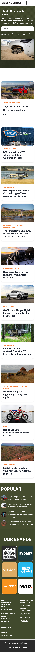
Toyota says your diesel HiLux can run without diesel (15, 110)
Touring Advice (9, 465)
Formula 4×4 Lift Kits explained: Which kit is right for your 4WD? (21, 514)
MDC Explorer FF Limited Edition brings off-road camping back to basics (16, 193)
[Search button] (31, 28)
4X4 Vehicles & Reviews (11, 103)
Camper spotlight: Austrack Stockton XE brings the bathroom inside (17, 351)
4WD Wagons (8, 225)
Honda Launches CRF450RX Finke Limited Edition (16, 433)
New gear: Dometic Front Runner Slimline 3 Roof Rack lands (16, 275)
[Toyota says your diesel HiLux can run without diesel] (4, 498)
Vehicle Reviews (9, 227)
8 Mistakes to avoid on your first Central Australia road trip (17, 471)
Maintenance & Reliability (6, 633)
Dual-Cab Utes (19, 225)
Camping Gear (8, 187)
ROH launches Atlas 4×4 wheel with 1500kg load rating (20, 505)
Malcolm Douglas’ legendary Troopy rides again (15, 394)
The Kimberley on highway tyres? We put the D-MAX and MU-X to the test (17, 234)
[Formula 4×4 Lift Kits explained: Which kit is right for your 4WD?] (4, 514)
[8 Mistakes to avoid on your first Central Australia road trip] (4, 523)
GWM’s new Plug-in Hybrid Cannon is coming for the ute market (17, 313)
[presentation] (17, 90)
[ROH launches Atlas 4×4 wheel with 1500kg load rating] (4, 505)
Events (5, 426)
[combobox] (15, 28)
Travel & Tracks (6, 635)
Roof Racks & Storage (11, 268)
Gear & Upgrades (9, 149)
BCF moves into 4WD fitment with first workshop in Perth (14, 155)
